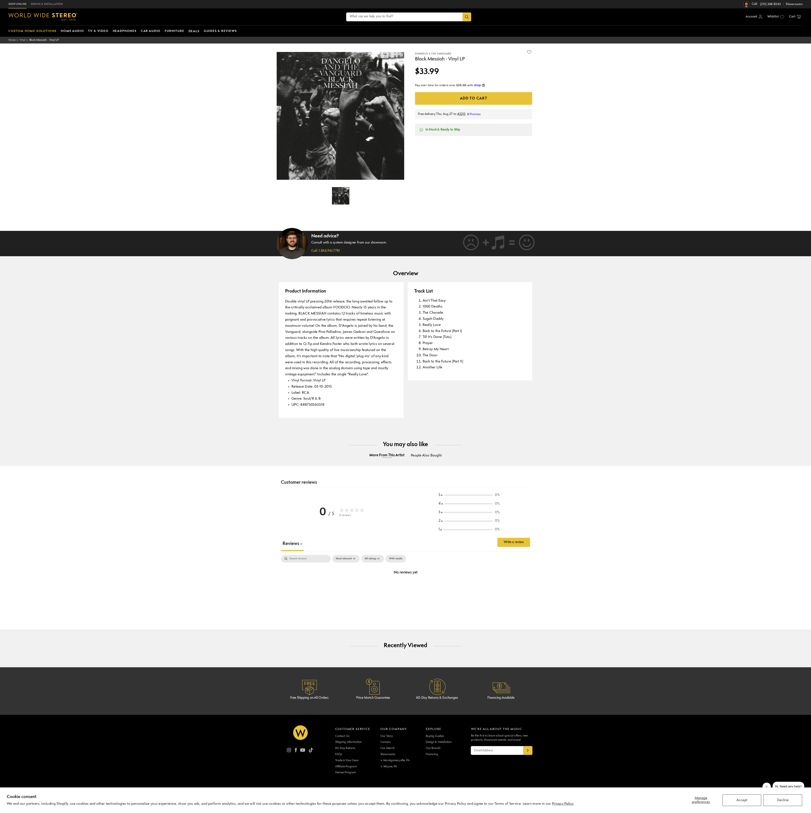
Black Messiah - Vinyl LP (44, 40)
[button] (795, 17)
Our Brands (433, 748)
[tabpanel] (405, 587)
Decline (783, 800)
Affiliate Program (346, 766)
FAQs (338, 754)
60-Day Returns (345, 748)
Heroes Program (345, 772)
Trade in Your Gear (347, 760)
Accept (741, 800)
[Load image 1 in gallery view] (340, 195)
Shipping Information (348, 742)
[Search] (467, 16)
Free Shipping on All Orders (309, 698)
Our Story (386, 736)
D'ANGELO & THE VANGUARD (433, 54)
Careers (385, 742)
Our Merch (387, 748)
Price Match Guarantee (373, 698)
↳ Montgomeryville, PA (395, 760)
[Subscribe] (527, 750)
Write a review (514, 542)
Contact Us (342, 736)
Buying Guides (435, 736)
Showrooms (387, 754)
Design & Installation (439, 742)
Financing (432, 754)
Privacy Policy (563, 804)
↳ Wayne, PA (388, 766)
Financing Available (500, 698)
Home (12, 40)
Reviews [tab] (292, 544)
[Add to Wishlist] (529, 52)
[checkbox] (396, 558)
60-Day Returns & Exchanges (437, 698)
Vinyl (22, 40)
